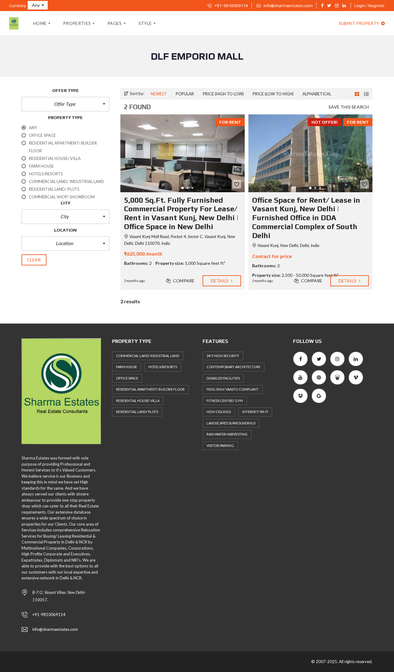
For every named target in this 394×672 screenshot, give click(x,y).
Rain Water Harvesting (227, 434)
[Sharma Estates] (13, 23)
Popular (185, 93)
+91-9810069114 (231, 5)
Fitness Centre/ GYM (225, 401)
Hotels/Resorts (162, 367)
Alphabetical (317, 93)
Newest (159, 93)
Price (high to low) (223, 93)
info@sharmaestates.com (288, 5)
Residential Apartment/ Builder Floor (150, 389)
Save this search (348, 106)
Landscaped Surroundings (231, 423)
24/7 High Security (223, 356)
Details (220, 280)
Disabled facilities (223, 378)
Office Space (127, 378)
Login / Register (369, 5)
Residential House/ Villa (137, 401)
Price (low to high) (273, 93)
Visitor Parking (220, 445)
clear (34, 259)
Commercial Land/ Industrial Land (147, 356)
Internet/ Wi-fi (255, 412)
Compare (183, 280)
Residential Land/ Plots (137, 412)
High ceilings (219, 412)
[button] (38, 5)
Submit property (359, 23)
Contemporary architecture (233, 367)
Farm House (126, 367)
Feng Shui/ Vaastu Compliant (233, 389)
